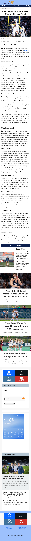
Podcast (11, 5)
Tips (15, 5)
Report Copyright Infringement (22, 528)
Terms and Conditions (9, 528)
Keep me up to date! (9, 404)
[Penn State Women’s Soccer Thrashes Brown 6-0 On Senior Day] (15, 320)
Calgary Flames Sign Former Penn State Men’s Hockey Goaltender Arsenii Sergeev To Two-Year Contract (14, 495)
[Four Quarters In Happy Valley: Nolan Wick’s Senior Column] (15, 474)
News (5, 5)
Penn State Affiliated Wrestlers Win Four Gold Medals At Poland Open (15, 293)
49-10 (26, 50)
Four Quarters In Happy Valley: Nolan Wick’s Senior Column (13, 477)
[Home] (8, 3)
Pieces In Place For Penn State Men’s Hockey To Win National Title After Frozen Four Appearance (15, 503)
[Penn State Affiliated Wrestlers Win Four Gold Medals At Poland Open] (15, 288)
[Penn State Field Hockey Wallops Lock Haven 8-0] (15, 351)
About (19, 5)
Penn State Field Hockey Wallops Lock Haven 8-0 (16, 355)
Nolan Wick (6, 41)
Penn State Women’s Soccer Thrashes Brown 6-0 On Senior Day (15, 325)
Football (24, 5)
